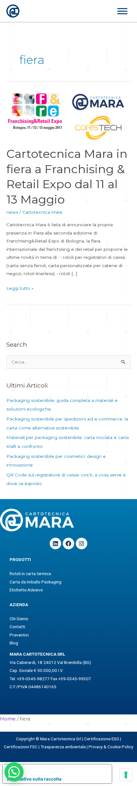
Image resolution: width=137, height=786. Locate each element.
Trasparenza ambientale (63, 746)
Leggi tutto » (20, 287)
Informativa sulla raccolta (34, 779)
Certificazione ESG (101, 738)
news (12, 212)
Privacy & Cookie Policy (111, 746)
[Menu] (122, 11)
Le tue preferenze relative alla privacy (63, 769)
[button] (14, 772)
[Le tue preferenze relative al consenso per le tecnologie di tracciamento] (126, 775)
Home (8, 719)
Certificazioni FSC (21, 746)
